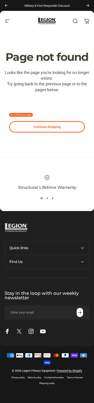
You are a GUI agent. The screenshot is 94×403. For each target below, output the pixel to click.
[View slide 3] (52, 198)
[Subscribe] (80, 312)
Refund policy (34, 377)
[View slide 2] (47, 198)
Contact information (54, 377)
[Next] (88, 5)
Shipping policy (47, 383)
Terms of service (75, 377)
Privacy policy (18, 377)
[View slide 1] (41, 198)
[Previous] (6, 5)
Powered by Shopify (69, 370)
